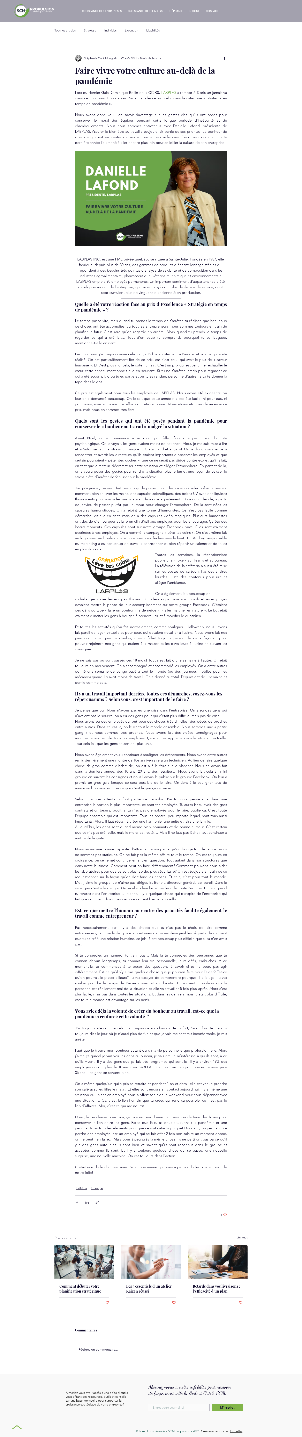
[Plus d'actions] (224, 58)
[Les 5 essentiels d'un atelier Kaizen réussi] (151, 1262)
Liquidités (153, 30)
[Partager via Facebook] (77, 1202)
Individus (110, 30)
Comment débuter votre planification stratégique (80, 1289)
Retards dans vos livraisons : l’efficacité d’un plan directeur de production (216, 1289)
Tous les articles (65, 30)
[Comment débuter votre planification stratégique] (84, 1262)
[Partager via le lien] (97, 1202)
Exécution (131, 30)
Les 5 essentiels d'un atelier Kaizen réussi (149, 1289)
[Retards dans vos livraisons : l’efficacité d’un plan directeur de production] (218, 1262)
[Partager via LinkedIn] (87, 1202)
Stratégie (90, 30)
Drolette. (236, 1431)
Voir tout (242, 1237)
